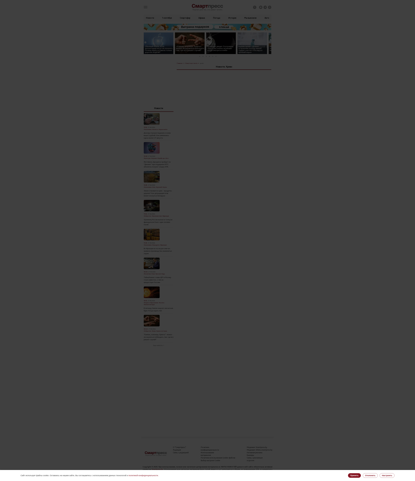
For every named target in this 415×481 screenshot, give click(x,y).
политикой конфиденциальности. (143, 475)
